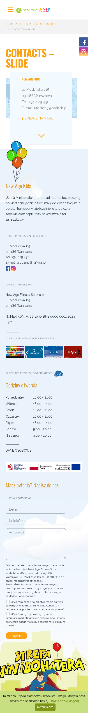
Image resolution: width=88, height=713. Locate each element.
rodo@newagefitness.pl (28, 580)
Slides (23, 24)
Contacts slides (44, 24)
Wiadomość (17, 532)
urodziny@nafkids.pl (31, 262)
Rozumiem (45, 707)
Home (10, 24)
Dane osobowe (18, 450)
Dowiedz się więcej (64, 701)
